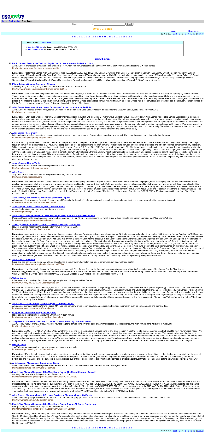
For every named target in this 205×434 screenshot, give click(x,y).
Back (175, 34)
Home (4, 21)
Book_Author (14, 21)
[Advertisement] (102, 7)
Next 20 (200, 34)
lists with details (102, 59)
